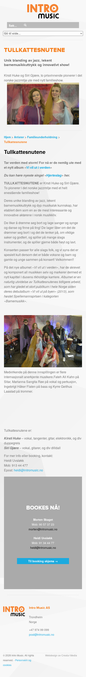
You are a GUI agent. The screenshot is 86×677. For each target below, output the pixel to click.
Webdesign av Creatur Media (61, 655)
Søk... (13, 26)
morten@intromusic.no (43, 529)
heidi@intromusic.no (28, 470)
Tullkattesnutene (15, 142)
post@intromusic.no (41, 634)
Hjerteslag (54, 175)
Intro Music (43, 11)
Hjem (7, 137)
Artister (19, 137)
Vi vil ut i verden (38, 167)
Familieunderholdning (42, 137)
